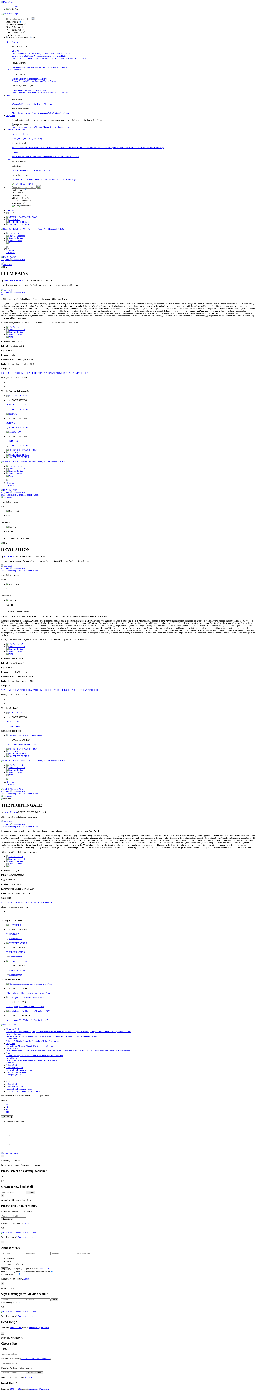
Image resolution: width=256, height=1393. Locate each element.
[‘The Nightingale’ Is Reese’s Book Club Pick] (26, 997)
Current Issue (17, 127)
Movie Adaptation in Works (23, 744)
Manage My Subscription (36, 1046)
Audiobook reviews (15, 24)
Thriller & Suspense (36, 53)
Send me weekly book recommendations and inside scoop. (26, 1271)
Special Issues (29, 127)
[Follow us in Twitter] (7, 1107)
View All (15, 51)
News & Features (14, 27)
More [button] (8, 159)
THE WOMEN (13, 934)
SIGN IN (16, 7)
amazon (4, 262)
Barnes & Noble (24, 495)
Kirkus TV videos (80, 1036)
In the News (30, 93)
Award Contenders (40, 113)
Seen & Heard (41, 90)
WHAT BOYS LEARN (16, 405)
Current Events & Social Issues (25, 58)
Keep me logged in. (9, 1274)
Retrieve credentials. (26, 1237)
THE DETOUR (13, 441)
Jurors (50, 104)
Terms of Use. (44, 1269)
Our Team (17, 1060)
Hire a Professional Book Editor (19, 1051)
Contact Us (11, 1082)
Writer (9, 1261)
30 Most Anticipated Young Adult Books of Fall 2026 (42, 229)
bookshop (12, 495)
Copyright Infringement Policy (19, 1070)
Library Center (18, 152)
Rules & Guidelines (56, 113)
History (64, 56)
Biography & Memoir (52, 56)
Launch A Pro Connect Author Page (149, 147)
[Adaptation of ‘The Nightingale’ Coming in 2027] (28, 1011)
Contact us (10, 1063)
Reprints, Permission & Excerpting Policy (16, 1073)
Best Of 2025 (48, 67)
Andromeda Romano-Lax (15, 280)
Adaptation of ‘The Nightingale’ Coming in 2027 (27, 1020)
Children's (83, 58)
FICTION (10, 252)
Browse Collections (20, 170)
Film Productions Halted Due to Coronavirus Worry (28, 993)
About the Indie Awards (22, 113)
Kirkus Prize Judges (50, 1041)
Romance (66, 53)
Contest (24, 1060)
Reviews (10, 250)
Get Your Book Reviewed (50, 147)
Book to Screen (18, 93)
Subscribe (65, 127)
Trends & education (20, 156)
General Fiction (18, 79)
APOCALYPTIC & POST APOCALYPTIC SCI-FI (66, 373)
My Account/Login (55, 1055)
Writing (15, 138)
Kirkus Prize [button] (11, 1039)
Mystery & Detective (53, 53)
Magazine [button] (10, 115)
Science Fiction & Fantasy (23, 56)
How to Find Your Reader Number (35, 1358)
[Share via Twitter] (14, 238)
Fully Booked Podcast (58, 93)
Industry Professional (15, 1264)
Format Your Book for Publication (75, 147)
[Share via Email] (14, 240)
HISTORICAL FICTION (12, 373)
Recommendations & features (51, 156)
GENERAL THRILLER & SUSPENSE (61, 690)
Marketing (37, 138)
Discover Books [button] (13, 1029)
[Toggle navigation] (2, 14)
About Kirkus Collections (39, 170)
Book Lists (20, 1036)
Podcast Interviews (14, 32)
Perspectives (23, 90)
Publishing (28, 138)
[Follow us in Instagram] (7, 1109)
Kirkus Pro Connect (38, 1055)
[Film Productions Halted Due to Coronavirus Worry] (29, 984)
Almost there (7, 1219)
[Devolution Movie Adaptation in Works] (24, 735)
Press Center (37, 1060)
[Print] (9, 243)
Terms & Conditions (14, 1067)
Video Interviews (13, 30)
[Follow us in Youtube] (7, 1112)
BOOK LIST (14, 229)
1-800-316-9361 (16, 1328)
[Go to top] (7, 1116)
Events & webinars (71, 156)
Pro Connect (11, 35)
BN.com (34, 495)
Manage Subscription (52, 127)
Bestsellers (16, 67)
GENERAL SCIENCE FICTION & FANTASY (21, 690)
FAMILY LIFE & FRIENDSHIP (38, 902)
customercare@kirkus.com (39, 1328)
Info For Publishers (50, 1060)
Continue (30, 1193)
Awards (32, 90)
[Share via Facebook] (15, 236)
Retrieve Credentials (34, 1373)
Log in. (26, 1224)
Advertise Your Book (125, 147)
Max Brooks (9, 556)
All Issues (39, 127)
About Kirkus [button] (12, 1058)
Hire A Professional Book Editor (25, 147)
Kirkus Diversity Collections (18, 1055)
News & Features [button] (13, 70)
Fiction (25, 53)
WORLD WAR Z (14, 722)
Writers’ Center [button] (12, 1048)
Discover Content (19, 179)
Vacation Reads (60, 67)
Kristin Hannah (10, 812)
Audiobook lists (35, 67)
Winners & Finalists (20, 104)
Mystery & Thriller (42, 81)
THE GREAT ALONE (16, 970)
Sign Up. (28, 1377)
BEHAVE (10, 423)
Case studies (33, 156)
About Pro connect (47, 179)
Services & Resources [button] (15, 129)
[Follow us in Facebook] (7, 1105)
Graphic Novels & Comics (49, 58)
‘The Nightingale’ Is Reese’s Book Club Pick (25, 1006)
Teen (36, 79)
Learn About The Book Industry (116, 1051)
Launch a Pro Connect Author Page (88, 1051)
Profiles (15, 90)
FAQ (30, 1060)
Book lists (25, 67)
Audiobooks (17, 53)
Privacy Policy (12, 1065)
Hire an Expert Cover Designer (103, 147)
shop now (5, 259)
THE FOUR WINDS (15, 952)
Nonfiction (38, 56)
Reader (9, 1259)
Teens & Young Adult (69, 58)
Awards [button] (9, 95)
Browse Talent (33, 179)
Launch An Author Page (66, 179)
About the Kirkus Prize (38, 104)
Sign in (4, 1269)
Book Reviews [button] (12, 42)
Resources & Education (22, 134)
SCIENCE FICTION (33, 373)
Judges (67, 113)
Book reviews (12, 22)
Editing (21, 138)
